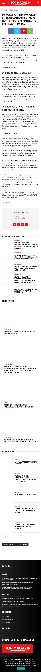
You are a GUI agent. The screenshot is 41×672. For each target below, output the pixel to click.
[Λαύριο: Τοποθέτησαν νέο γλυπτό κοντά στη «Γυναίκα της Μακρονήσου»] (7, 290)
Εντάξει (21, 669)
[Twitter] (17, 31)
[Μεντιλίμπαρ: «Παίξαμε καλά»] (7, 494)
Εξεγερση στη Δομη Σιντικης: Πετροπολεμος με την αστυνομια (25, 526)
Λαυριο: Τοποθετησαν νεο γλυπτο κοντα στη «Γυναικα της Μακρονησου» (26, 291)
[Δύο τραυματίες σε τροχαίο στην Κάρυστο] (7, 462)
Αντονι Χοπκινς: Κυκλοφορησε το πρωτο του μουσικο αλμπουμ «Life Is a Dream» (26, 268)
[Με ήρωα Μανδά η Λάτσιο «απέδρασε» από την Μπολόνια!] (20, 389)
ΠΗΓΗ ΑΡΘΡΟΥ (6, 202)
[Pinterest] (23, 31)
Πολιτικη (7, 329)
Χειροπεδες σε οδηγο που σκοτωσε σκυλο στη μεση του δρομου (25, 510)
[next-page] (6, 536)
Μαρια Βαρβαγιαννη (7, 619)
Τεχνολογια (18, 522)
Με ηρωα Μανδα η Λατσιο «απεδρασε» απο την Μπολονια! (18, 406)
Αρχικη (4, 10)
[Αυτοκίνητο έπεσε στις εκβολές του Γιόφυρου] (20, 316)
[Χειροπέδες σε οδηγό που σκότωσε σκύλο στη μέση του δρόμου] (7, 509)
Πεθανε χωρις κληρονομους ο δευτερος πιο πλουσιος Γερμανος (20, 440)
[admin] (18, 218)
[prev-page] (3, 536)
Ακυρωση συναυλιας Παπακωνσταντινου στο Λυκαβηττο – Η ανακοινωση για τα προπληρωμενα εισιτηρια (25, 279)
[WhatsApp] (30, 31)
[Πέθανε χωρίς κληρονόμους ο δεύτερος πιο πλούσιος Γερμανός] (20, 424)
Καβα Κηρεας (5, 616)
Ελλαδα (7, 402)
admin (23, 218)
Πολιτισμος (14, 10)
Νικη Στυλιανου (6, 622)
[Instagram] (18, 224)
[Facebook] (11, 31)
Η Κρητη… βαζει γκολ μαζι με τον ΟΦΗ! (13, 601)
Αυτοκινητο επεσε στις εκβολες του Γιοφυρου (19, 332)
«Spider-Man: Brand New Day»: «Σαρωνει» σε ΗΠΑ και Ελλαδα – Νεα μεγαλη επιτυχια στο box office (26, 257)
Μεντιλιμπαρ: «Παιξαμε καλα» (25, 495)
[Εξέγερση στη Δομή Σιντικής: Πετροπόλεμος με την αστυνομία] (7, 525)
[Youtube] (26, 224)
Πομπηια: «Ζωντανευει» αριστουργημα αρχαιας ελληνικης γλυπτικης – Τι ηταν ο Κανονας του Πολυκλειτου (26, 245)
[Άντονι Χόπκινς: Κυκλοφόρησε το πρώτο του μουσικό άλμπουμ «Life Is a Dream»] (7, 267)
